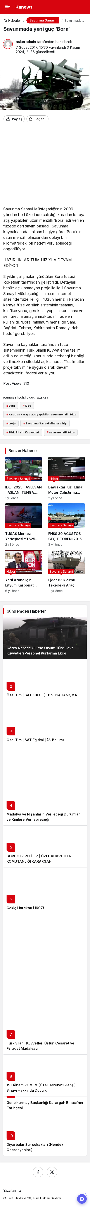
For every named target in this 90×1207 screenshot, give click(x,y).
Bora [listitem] (10, 405)
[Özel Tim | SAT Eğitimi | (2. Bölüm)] (45, 723)
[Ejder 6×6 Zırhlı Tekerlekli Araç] (66, 571)
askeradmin (26, 41)
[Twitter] (52, 1172)
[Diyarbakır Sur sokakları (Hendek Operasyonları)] (45, 1135)
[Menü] (7, 7)
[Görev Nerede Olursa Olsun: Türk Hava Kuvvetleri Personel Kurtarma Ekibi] (45, 638)
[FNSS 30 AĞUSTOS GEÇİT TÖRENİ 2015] (66, 524)
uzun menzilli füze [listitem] (60, 432)
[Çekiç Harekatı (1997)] (45, 890)
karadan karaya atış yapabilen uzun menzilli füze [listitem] (41, 414)
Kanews (24, 7)
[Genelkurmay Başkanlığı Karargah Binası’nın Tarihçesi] (45, 1105)
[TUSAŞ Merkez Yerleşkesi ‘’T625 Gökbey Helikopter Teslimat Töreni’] (23, 524)
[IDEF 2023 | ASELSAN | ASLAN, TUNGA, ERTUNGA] (23, 478)
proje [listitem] (11, 423)
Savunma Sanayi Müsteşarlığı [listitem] (45, 423)
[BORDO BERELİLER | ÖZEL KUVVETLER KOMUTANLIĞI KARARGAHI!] (45, 846)
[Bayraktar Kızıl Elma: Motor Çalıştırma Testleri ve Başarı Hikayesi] (66, 478)
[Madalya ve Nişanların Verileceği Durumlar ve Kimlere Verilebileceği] (45, 785)
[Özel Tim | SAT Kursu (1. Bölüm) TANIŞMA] (45, 680)
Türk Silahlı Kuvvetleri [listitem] (22, 432)
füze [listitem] (27, 405)
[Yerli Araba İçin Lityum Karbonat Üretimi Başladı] (23, 571)
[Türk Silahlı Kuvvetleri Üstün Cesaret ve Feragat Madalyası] (45, 984)
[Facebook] (38, 1172)
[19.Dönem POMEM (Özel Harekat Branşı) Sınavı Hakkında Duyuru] (45, 1075)
